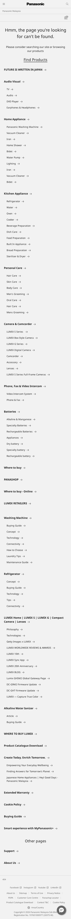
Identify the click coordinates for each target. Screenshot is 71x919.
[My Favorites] (66, 17)
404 (4, 879)
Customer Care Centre (27, 897)
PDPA (10, 897)
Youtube (42, 887)
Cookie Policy (59, 902)
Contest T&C (43, 902)
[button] (61, 910)
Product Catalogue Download (19, 902)
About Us (11, 893)
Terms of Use (37, 893)
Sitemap (23, 893)
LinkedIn (54, 887)
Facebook (14, 887)
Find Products (35, 59)
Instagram (28, 887)
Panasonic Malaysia (11, 11)
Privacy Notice (53, 893)
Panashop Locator (50, 897)
